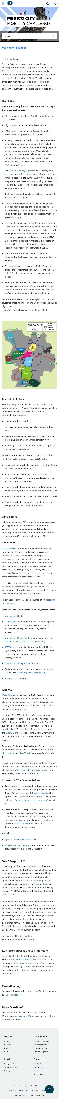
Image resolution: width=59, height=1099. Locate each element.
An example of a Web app (17, 845)
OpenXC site (12, 732)
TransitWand (11, 621)
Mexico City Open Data (16, 637)
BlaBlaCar (7, 548)
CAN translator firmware (28, 770)
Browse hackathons (41, 1041)
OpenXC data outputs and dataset (21, 839)
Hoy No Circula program (21, 170)
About (6, 1041)
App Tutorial (26, 753)
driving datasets (39, 793)
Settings (7, 1071)
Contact (7, 1048)
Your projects (9, 1064)
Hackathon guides (41, 1051)
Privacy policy (20, 1095)
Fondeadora (16, 994)
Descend (53, 37)
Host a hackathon (40, 1048)
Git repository (25, 823)
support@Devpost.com (30, 1015)
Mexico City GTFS (14, 615)
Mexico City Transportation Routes (21, 663)
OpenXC (6, 694)
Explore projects (40, 1044)
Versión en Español (14, 47)
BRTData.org (11, 647)
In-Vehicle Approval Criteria (22, 959)
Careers (7, 1044)
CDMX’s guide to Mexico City (31, 672)
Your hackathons (10, 1067)
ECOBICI (9, 678)
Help (6, 1051)
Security (34, 1090)
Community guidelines (18, 1090)
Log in (55, 3)
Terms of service (37, 1095)
